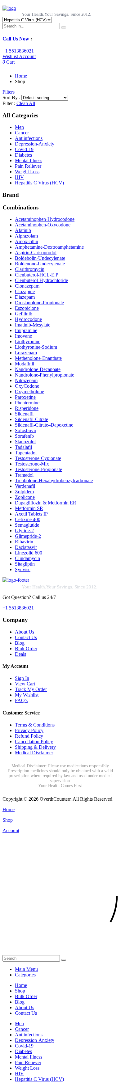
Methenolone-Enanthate (38, 358)
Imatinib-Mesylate (32, 324)
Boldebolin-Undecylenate (40, 258)
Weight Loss (27, 171)
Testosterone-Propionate (38, 469)
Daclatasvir (26, 547)
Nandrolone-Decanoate (37, 369)
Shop (20, 990)
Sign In (22, 678)
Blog (20, 643)
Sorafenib (24, 436)
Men (19, 127)
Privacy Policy (29, 730)
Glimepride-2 (28, 536)
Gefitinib (23, 313)
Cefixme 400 (27, 519)
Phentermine (27, 402)
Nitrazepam (26, 380)
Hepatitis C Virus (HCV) (39, 182)
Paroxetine (25, 397)
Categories (25, 974)
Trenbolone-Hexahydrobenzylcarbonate (54, 480)
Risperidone (26, 408)
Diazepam (25, 297)
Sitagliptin (25, 564)
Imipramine (26, 330)
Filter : (8, 103)
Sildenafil (24, 413)
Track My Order (31, 689)
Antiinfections (29, 138)
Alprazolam (26, 235)
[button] (60, 952)
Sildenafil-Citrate (31, 419)
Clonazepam (27, 286)
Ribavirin (24, 541)
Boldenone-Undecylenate (40, 263)
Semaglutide (27, 525)
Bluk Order (26, 648)
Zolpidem (24, 491)
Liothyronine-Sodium (36, 347)
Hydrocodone (28, 319)
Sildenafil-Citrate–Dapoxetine (44, 425)
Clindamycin (27, 558)
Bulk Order (26, 996)
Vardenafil (25, 486)
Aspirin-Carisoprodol (35, 252)
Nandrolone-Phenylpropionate (44, 374)
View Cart (25, 683)
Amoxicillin (26, 241)
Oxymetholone (29, 391)
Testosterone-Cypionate (38, 458)
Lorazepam (26, 352)
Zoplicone (25, 497)
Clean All (25, 103)
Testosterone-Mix (32, 463)
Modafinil (24, 363)
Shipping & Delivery (35, 747)
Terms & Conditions (35, 724)
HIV (19, 177)
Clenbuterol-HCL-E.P (36, 274)
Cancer (22, 132)
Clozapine (25, 291)
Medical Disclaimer (34, 752)
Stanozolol (25, 441)
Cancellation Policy (34, 741)
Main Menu (26, 969)
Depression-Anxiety (34, 143)
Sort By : (11, 97)
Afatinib (23, 230)
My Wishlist (26, 694)
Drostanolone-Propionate (39, 302)
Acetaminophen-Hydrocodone (44, 219)
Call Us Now (15, 38)
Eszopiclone (27, 308)
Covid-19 (24, 149)
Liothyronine (27, 341)
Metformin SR (29, 508)
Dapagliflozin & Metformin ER (45, 502)
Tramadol (24, 475)
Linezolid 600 (28, 552)
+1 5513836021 (18, 50)
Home (21, 75)
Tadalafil (23, 447)
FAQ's (21, 700)
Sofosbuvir (25, 430)
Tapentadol (26, 452)
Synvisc (22, 569)
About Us (24, 631)
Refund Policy (29, 736)
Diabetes (23, 155)
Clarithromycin (29, 269)
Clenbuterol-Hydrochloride (41, 280)
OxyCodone (27, 386)
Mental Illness (28, 160)
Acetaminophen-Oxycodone (42, 224)
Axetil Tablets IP (31, 513)
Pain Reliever (28, 166)
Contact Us (26, 637)
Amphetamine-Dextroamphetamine (49, 247)
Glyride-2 (24, 530)
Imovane (23, 336)
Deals (20, 654)
